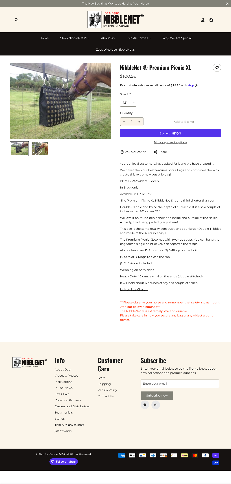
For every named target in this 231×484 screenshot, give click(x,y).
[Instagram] (155, 405)
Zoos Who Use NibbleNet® (115, 49)
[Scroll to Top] (224, 464)
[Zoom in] (103, 70)
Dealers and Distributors (72, 406)
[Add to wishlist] (217, 68)
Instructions (63, 382)
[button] (211, 20)
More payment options (170, 142)
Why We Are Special (176, 38)
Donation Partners (68, 400)
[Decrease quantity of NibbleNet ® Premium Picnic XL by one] (124, 122)
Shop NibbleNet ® (73, 38)
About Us (108, 38)
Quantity (126, 113)
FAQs (101, 378)
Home (44, 38)
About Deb (63, 369)
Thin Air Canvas (137, 38)
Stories (60, 418)
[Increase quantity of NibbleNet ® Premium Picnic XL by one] (139, 122)
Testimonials (64, 412)
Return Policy (107, 390)
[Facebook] (145, 405)
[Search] (16, 20)
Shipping (104, 384)
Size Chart (62, 394)
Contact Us (106, 396)
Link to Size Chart (134, 289)
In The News (64, 388)
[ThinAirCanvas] (115, 19)
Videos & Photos (66, 375)
